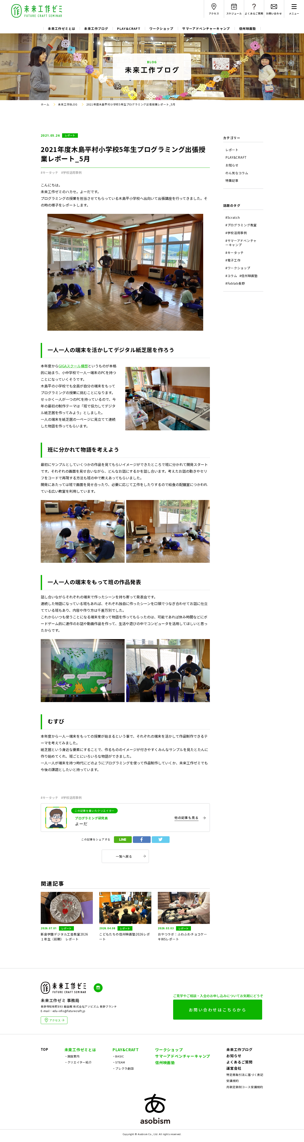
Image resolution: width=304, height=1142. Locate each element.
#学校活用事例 (71, 172)
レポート (70, 135)
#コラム (231, 276)
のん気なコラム (236, 173)
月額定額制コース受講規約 (244, 1087)
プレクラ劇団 (124, 1068)
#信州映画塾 (248, 276)
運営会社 (233, 1068)
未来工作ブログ (96, 28)
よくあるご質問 (239, 1062)
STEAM (120, 1062)
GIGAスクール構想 (73, 366)
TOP (44, 1049)
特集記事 (232, 180)
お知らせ (232, 165)
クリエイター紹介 (79, 1062)
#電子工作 (233, 260)
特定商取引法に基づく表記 (244, 1075)
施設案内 (73, 1056)
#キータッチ (49, 172)
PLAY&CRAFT (128, 28)
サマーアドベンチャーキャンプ (206, 28)
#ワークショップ (237, 268)
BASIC (119, 1056)
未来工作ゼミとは (61, 28)
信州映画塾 (247, 28)
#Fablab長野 (235, 283)
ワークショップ (161, 28)
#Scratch (232, 217)
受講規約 (232, 1081)
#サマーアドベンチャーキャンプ (241, 243)
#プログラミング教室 (241, 225)
